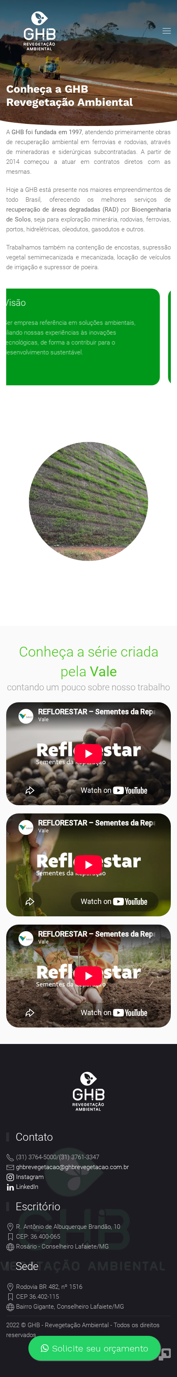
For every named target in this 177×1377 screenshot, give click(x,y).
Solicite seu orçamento (98, 1348)
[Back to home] (38, 31)
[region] (88, 63)
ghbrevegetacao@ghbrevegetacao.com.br (72, 1167)
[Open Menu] (167, 30)
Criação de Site (164, 1354)
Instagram (29, 1177)
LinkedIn (26, 1187)
